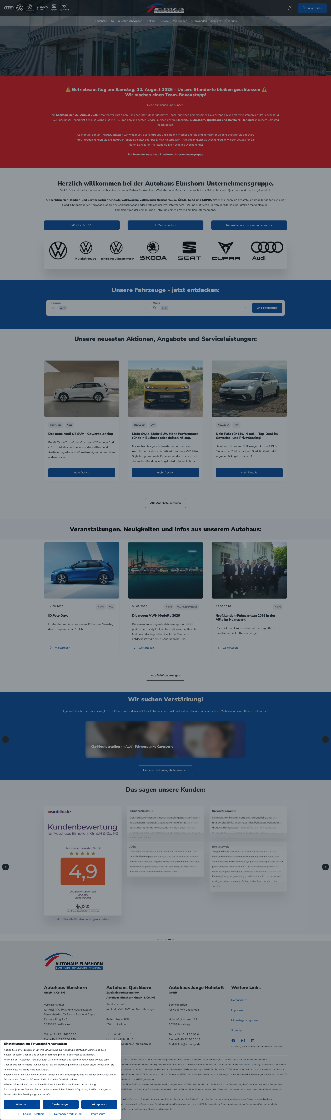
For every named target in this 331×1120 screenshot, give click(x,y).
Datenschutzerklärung (68, 1114)
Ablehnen (22, 1104)
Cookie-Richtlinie (33, 1114)
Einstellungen (60, 1104)
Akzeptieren (99, 1104)
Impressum (98, 1114)
